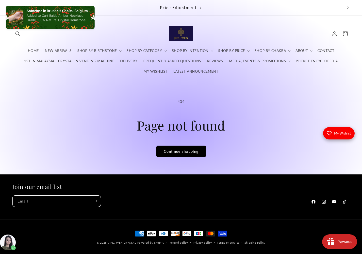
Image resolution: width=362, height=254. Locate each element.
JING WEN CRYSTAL (122, 242)
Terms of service (228, 242)
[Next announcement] (348, 7)
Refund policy (178, 242)
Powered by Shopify (151, 242)
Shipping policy (255, 242)
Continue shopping (181, 151)
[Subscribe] (95, 201)
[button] (17, 33)
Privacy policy (202, 242)
